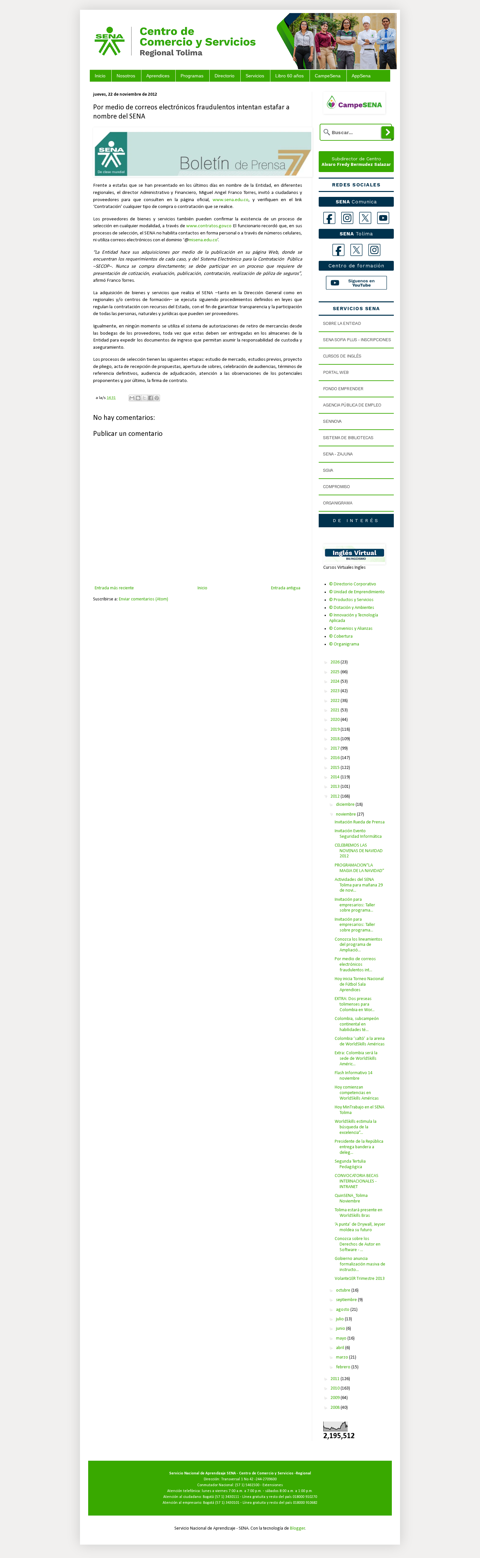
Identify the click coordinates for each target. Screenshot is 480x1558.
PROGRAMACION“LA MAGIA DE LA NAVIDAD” (359, 868)
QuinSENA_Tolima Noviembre (351, 1198)
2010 (335, 1388)
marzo (342, 1357)
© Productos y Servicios (351, 599)
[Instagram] (347, 218)
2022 (335, 700)
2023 (335, 691)
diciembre (346, 804)
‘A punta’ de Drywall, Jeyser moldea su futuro (360, 1227)
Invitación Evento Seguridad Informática (358, 834)
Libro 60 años (289, 75)
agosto (343, 1309)
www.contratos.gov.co (209, 226)
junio (341, 1328)
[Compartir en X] (144, 398)
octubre (343, 1290)
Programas (192, 75)
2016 (335, 757)
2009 (335, 1397)
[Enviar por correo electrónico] (132, 398)
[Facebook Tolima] (338, 250)
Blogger (297, 1528)
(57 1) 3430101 (227, 1503)
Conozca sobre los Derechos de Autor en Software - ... (357, 1244)
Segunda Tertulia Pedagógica (350, 1164)
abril (340, 1347)
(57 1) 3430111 (227, 1497)
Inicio (100, 75)
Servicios (255, 75)
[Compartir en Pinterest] (156, 398)
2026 (335, 662)
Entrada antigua (285, 588)
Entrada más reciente (114, 588)
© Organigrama (344, 644)
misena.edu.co (203, 240)
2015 (335, 767)
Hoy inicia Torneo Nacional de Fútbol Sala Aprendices (359, 985)
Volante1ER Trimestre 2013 (360, 1278)
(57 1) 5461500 (247, 1485)
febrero (343, 1367)
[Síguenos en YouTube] (356, 283)
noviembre (346, 814)
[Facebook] (329, 218)
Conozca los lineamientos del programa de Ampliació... (358, 945)
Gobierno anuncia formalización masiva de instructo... (360, 1264)
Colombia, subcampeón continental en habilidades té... (357, 1024)
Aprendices (157, 75)
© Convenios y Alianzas (351, 628)
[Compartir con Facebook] (150, 398)
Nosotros (126, 75)
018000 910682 (305, 1503)
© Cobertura (341, 636)
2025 (335, 672)
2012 (335, 796)
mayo (341, 1338)
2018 (335, 739)
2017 (335, 748)
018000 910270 (305, 1497)
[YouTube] (383, 218)
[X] (365, 218)
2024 (335, 681)
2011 (335, 1378)
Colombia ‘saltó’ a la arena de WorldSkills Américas (360, 1041)
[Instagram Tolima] (374, 250)
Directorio (224, 75)
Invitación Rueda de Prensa (360, 822)
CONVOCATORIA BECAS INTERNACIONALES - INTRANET (356, 1181)
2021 (335, 710)
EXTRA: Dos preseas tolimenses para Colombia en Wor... (355, 1004)
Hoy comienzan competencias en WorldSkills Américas (357, 1093)
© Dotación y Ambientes (351, 607)
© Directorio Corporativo (352, 584)
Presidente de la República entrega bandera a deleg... (359, 1147)
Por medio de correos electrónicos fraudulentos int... (355, 965)
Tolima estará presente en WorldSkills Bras (358, 1213)
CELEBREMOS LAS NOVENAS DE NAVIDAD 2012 (359, 851)
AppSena (361, 75)
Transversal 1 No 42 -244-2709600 (249, 1479)
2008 (335, 1407)
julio (340, 1319)
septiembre (347, 1299)
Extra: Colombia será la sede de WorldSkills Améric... (356, 1059)
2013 (335, 786)
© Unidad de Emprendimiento (357, 592)
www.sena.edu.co (230, 199)
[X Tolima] (356, 250)
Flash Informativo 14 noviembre (354, 1076)
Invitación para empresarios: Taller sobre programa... (355, 905)
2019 (335, 729)
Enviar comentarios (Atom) (143, 599)
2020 (335, 719)
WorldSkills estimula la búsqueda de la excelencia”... (355, 1127)
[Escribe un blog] (138, 398)
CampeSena (328, 75)
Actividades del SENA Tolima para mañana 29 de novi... (359, 885)
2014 (335, 777)
